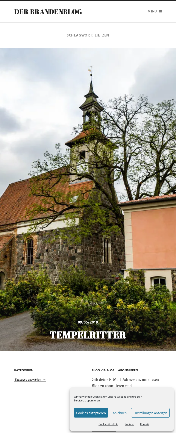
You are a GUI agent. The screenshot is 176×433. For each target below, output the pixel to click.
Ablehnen (120, 413)
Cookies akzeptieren (91, 413)
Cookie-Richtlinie (108, 424)
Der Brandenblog (48, 11)
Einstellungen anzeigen (150, 413)
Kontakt (129, 424)
